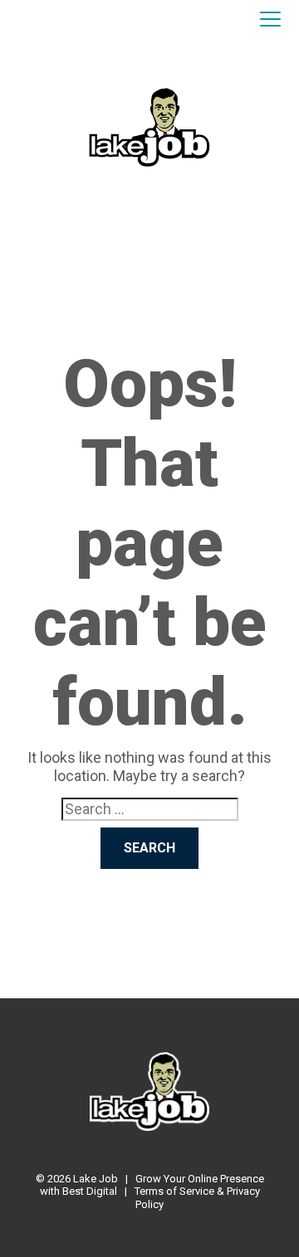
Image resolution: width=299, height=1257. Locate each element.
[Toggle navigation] (270, 20)
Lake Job (95, 1178)
